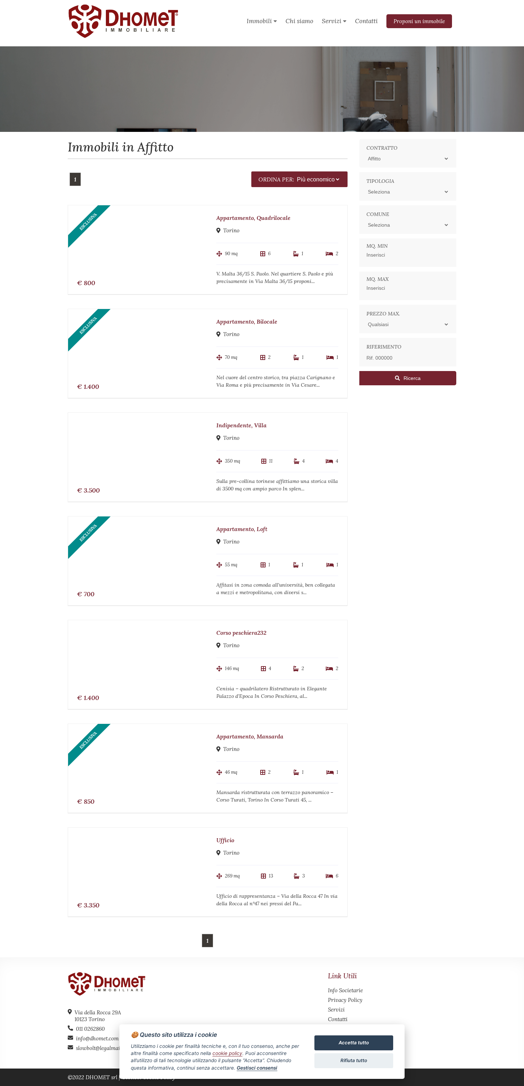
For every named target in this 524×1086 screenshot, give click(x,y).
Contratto (381, 148)
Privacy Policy (345, 1000)
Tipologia (380, 181)
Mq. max (377, 279)
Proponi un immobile (419, 21)
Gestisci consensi (257, 1068)
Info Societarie (345, 990)
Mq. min (377, 246)
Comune (377, 214)
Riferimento (383, 347)
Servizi (336, 1009)
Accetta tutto (354, 1042)
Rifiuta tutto (353, 1060)
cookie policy (227, 1053)
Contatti (338, 1019)
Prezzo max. (383, 313)
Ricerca (412, 378)
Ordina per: (276, 179)
